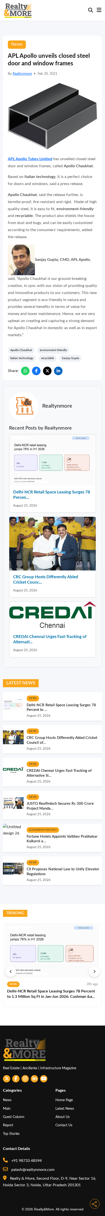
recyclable (47, 358)
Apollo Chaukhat (21, 350)
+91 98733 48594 (26, 1161)
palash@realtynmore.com (32, 1170)
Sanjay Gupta (70, 358)
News (7, 1100)
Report (8, 1125)
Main (6, 1108)
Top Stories (11, 1134)
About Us (62, 1117)
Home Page (64, 1100)
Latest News (64, 1108)
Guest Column (13, 1117)
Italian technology (21, 358)
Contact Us (63, 1125)
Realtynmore (22, 74)
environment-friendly (53, 350)
